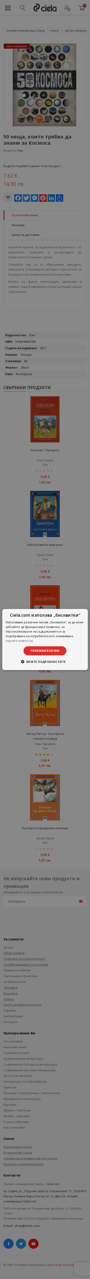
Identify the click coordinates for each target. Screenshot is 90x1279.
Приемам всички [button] (45, 651)
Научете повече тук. (20, 641)
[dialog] (45, 639)
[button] (45, 661)
